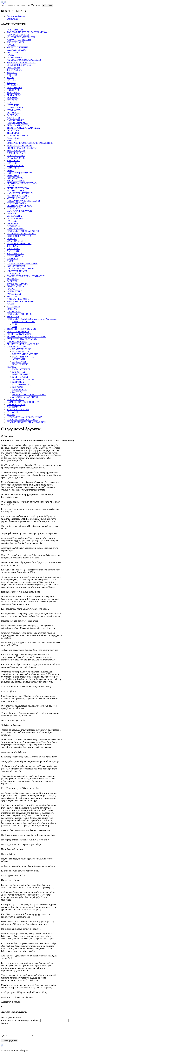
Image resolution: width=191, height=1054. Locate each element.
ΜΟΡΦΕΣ (11, 367)
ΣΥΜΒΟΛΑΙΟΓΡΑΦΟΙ (17, 135)
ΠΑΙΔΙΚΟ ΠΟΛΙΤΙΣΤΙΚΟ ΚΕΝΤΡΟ (24, 402)
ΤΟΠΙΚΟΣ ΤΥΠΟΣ (16, 180)
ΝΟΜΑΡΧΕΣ (13, 168)
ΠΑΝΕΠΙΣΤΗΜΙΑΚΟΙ (17, 123)
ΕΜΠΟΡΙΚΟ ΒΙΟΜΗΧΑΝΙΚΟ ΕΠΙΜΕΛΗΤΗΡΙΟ (30, 143)
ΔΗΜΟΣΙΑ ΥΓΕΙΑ (15, 286)
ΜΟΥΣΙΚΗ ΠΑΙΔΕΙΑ (17, 191)
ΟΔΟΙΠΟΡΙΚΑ (14, 311)
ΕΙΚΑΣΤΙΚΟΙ (13, 316)
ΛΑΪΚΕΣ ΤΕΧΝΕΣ (15, 228)
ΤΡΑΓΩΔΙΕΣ (13, 279)
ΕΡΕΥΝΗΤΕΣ (18, 372)
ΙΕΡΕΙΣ (10, 102)
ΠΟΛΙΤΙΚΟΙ (12, 163)
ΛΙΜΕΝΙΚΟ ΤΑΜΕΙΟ (17, 153)
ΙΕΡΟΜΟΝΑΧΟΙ (15, 107)
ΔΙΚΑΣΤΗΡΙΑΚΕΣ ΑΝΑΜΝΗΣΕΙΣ (23, 128)
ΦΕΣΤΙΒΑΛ (12, 246)
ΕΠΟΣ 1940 (12, 52)
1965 (14, 326)
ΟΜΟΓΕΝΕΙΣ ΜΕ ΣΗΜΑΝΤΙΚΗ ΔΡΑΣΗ (26, 276)
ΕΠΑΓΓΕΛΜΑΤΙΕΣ (16, 150)
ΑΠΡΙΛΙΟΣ (12, 75)
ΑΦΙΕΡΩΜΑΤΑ (14, 407)
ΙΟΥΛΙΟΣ (11, 82)
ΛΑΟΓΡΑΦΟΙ (13, 251)
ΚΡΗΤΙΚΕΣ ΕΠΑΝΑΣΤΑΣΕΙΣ (21, 37)
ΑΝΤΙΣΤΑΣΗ (18, 359)
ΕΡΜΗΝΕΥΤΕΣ (19, 389)
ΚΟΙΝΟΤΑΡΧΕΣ (15, 178)
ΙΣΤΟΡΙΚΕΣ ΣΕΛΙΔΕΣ (17, 346)
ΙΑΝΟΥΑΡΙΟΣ (13, 67)
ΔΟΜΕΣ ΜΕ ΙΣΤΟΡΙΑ (17, 284)
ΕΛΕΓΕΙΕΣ (12, 281)
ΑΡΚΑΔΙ (11, 45)
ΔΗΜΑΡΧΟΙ (13, 175)
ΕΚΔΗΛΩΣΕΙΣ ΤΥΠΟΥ (18, 188)
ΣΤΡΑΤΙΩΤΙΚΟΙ (14, 57)
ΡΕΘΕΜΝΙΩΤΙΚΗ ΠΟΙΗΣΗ (20, 314)
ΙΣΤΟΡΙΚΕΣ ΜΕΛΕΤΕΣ (18, 35)
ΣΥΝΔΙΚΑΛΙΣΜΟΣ (16, 155)
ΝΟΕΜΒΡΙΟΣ (13, 92)
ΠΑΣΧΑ (11, 261)
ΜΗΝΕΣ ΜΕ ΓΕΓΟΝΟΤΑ (19, 65)
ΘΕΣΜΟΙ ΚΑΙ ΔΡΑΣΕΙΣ (18, 409)
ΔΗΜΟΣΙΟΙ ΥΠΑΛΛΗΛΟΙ (25, 397)
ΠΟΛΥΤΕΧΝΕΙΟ (20, 364)
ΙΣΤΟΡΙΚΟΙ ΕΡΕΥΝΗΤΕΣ (19, 236)
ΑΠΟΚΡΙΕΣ (12, 258)
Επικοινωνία (12, 19)
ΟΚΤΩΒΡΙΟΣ (13, 90)
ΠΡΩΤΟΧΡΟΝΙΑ (15, 256)
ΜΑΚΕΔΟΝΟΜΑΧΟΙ (22, 351)
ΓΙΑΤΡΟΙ (11, 289)
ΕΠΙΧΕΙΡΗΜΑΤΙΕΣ (21, 384)
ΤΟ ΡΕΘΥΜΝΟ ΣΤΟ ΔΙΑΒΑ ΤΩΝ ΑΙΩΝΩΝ (28, 32)
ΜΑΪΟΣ (10, 77)
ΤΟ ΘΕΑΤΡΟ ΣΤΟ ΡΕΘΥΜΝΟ (21, 329)
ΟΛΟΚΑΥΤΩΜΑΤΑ (16, 50)
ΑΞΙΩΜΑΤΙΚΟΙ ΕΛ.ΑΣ (23, 379)
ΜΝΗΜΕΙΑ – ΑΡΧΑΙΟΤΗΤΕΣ (21, 62)
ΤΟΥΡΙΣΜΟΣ (13, 140)
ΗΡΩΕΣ (10, 55)
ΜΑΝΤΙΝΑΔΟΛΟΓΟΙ (17, 241)
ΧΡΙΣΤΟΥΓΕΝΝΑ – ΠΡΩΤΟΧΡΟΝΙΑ (24, 417)
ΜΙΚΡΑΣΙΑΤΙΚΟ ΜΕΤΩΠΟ (25, 354)
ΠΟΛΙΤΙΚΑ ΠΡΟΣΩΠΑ (18, 331)
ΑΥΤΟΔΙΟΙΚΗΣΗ (15, 165)
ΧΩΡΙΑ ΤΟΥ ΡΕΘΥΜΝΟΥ (19, 173)
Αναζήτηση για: (34, 5)
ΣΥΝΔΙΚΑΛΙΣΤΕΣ (15, 158)
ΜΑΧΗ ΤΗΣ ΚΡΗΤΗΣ (17, 47)
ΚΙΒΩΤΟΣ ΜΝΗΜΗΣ (17, 271)
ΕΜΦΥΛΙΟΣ (18, 382)
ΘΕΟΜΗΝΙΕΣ (13, 306)
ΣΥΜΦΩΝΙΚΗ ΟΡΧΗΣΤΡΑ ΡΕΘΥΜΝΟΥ (26, 422)
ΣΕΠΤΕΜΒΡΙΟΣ (14, 87)
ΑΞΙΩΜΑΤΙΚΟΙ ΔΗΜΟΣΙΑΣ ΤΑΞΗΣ (24, 60)
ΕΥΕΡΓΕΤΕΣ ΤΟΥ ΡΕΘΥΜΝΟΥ (22, 339)
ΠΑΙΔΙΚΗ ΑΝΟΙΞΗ (16, 404)
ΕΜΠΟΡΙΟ (12, 309)
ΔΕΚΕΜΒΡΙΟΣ (14, 95)
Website (4, 1023)
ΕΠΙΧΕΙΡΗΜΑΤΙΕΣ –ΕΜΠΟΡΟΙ (22, 148)
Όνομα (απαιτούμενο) (11, 1017)
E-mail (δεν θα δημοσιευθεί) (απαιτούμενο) (20, 1020)
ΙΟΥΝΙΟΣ (11, 80)
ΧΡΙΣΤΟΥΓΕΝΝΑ (15, 253)
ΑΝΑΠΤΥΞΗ (13, 138)
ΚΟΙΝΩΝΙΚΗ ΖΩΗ (16, 266)
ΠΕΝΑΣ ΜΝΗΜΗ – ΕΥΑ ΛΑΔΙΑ (22, 419)
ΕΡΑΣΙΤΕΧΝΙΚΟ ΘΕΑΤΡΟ (19, 206)
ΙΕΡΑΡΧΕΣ (12, 100)
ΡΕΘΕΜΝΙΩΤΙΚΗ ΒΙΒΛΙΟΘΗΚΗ (23, 231)
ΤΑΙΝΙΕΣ (11, 414)
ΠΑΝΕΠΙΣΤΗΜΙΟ (15, 120)
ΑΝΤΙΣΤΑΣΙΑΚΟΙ (15, 42)
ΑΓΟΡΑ (10, 304)
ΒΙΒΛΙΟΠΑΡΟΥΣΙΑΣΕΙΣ (19, 334)
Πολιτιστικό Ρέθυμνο (16, 16)
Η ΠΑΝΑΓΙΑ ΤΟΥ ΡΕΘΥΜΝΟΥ (22, 263)
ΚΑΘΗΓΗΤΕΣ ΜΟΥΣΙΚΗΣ (20, 193)
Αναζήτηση (47, 5)
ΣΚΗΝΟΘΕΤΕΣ (14, 216)
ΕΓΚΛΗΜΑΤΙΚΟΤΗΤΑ (18, 125)
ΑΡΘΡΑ (10, 185)
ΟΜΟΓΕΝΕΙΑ (13, 274)
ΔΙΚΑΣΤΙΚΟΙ (13, 130)
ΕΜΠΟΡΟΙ (17, 387)
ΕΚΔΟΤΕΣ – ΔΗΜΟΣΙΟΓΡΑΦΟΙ (22, 183)
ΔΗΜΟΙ (10, 170)
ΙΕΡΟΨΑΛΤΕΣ (14, 110)
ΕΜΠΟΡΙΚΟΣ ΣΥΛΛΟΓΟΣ (19, 145)
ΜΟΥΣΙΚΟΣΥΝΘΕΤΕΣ (18, 196)
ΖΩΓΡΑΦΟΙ (12, 223)
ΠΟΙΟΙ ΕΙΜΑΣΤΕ (15, 30)
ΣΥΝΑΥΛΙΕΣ (13, 412)
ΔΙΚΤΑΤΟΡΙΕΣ (19, 362)
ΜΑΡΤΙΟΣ (12, 72)
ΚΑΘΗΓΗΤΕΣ (13, 118)
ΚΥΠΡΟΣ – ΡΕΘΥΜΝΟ (18, 299)
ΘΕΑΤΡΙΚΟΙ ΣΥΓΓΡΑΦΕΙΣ (19, 211)
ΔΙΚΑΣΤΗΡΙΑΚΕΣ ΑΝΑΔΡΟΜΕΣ (23, 344)
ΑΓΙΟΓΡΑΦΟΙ (13, 226)
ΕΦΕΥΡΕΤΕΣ (13, 160)
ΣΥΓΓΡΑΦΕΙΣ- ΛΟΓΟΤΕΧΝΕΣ (21, 233)
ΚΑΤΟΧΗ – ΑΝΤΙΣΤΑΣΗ (19, 40)
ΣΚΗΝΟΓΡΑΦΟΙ (15, 218)
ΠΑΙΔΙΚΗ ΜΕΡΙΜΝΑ (17, 341)
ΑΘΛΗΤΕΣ (12, 296)
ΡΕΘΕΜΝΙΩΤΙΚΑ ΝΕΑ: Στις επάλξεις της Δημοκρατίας (32, 319)
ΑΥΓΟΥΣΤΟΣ (13, 85)
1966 (14, 324)
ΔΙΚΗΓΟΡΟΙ (13, 133)
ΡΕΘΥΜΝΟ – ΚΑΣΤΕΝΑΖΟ (20, 301)
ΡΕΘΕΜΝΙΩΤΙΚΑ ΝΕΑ (23, 321)
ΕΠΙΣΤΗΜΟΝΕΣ (20, 377)
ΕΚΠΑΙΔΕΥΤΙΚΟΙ (21, 369)
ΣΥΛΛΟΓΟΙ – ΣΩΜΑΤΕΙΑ (19, 243)
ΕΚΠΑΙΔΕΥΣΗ (14, 113)
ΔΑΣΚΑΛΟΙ (12, 115)
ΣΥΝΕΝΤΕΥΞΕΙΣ (15, 399)
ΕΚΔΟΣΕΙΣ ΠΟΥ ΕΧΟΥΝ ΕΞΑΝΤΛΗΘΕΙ (26, 336)
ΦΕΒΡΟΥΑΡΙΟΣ (14, 70)
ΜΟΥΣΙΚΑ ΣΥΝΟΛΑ (17, 198)
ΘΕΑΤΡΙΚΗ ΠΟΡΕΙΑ (17, 203)
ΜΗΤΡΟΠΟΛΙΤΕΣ (21, 374)
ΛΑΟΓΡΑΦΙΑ (13, 248)
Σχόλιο (4, 1035)
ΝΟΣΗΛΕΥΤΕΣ (14, 291)
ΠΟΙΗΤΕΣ (11, 238)
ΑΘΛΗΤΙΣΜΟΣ (14, 294)
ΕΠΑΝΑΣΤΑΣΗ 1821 (22, 349)
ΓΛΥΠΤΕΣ (11, 221)
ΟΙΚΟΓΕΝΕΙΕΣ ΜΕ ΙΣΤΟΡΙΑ (21, 268)
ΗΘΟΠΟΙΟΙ (12, 213)
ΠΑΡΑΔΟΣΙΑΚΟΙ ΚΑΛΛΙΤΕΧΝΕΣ (23, 201)
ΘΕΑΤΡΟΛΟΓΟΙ (14, 208)
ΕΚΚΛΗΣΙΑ (12, 97)
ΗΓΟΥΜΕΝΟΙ (13, 105)
